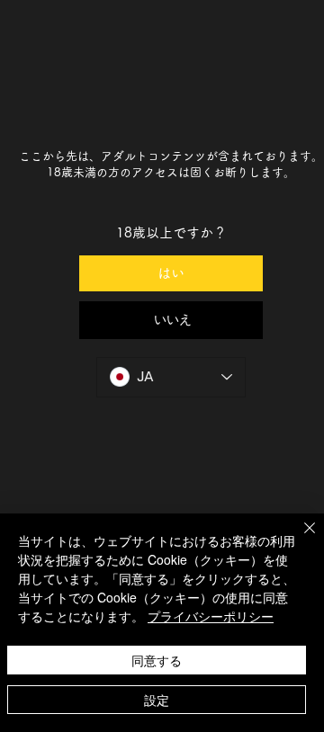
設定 (156, 700)
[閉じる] (298, 538)
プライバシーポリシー (211, 616)
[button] (171, 320)
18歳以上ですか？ (171, 232)
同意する (156, 660)
